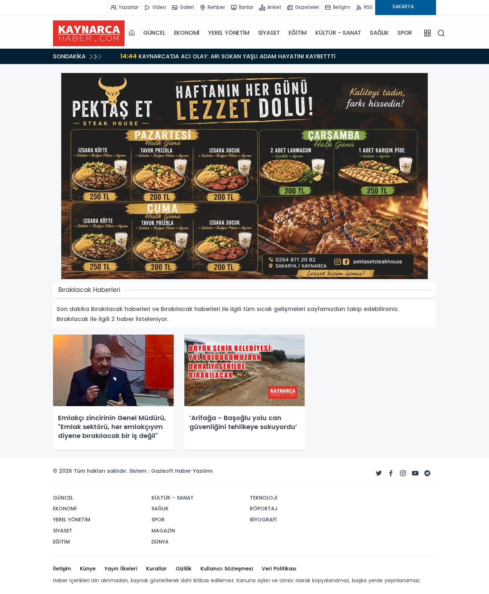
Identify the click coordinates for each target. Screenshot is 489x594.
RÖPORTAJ (263, 508)
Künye (88, 568)
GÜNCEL (154, 33)
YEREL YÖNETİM (228, 33)
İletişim (62, 568)
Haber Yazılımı (194, 470)
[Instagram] (403, 473)
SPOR (404, 33)
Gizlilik (184, 568)
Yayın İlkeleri (121, 568)
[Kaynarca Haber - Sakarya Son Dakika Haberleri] (89, 32)
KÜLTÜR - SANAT (338, 33)
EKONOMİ (187, 33)
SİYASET (269, 33)
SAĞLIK (379, 33)
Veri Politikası (279, 568)
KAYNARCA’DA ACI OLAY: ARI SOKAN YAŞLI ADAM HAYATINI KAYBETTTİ (227, 56)
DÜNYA (160, 541)
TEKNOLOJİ (263, 497)
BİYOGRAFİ (263, 519)
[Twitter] (378, 473)
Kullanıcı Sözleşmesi (226, 568)
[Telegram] (427, 473)
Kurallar (156, 568)
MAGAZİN (163, 530)
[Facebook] (390, 473)
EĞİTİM (298, 33)
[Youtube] (415, 473)
